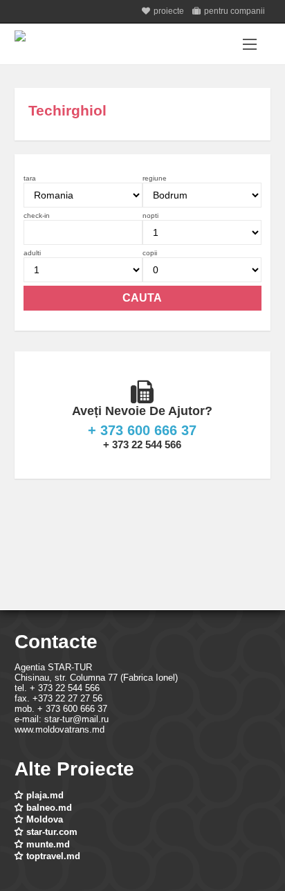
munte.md (48, 844)
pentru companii (234, 11)
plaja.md (45, 795)
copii (149, 253)
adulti (32, 253)
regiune (154, 178)
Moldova (44, 819)
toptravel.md (53, 856)
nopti (150, 215)
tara (30, 178)
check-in (37, 215)
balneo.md (49, 807)
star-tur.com (51, 832)
